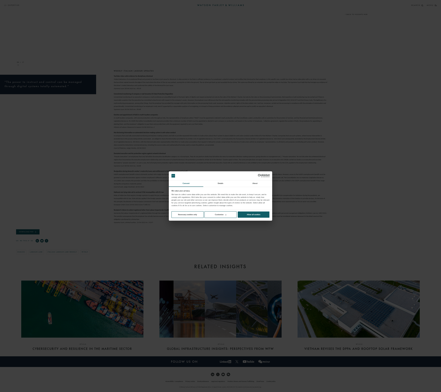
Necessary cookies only (187, 215)
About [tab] (254, 183)
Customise (219, 215)
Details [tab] (220, 183)
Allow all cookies (253, 215)
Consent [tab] (186, 183)
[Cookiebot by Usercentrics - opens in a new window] (260, 176)
